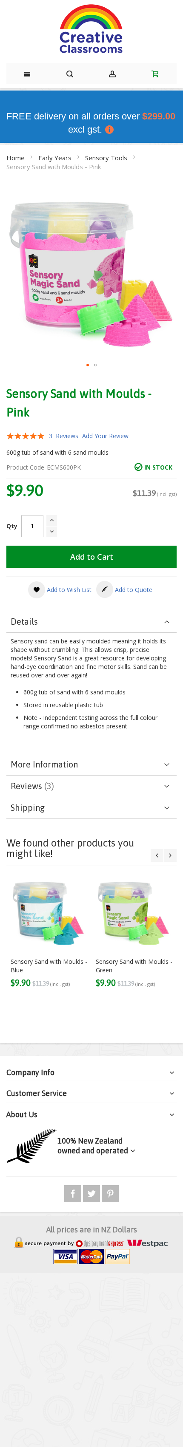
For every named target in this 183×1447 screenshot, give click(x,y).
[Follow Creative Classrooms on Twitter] (92, 1192)
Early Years (55, 157)
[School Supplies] (91, 29)
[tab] (91, 622)
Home (16, 157)
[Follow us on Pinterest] (110, 1192)
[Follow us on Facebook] (73, 1192)
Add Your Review (105, 436)
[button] (88, 365)
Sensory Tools (107, 157)
